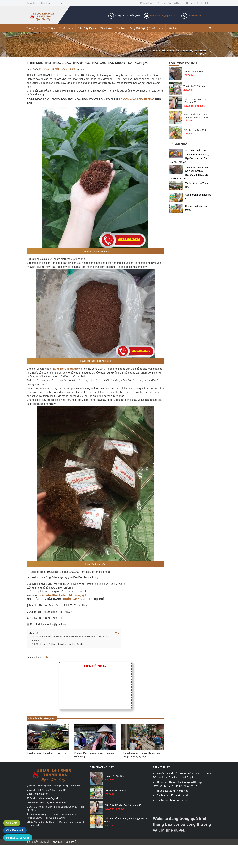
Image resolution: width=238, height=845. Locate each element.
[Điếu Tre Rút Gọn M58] (175, 132)
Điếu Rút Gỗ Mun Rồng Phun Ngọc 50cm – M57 (195, 115)
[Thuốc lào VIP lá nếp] (175, 88)
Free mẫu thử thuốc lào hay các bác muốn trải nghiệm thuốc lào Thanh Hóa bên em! (70, 638)
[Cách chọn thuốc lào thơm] (177, 209)
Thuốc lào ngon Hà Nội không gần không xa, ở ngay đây (140, 755)
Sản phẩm (147, 3)
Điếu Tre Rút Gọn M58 (195, 130)
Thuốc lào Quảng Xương (66, 368)
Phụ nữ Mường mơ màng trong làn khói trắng (94, 755)
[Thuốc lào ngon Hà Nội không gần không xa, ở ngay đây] (142, 737)
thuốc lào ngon (73, 599)
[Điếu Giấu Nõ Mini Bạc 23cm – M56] (175, 102)
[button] (210, 28)
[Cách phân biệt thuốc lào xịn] (177, 198)
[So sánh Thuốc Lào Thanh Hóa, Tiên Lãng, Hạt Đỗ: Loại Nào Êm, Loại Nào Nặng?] (177, 154)
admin (83, 69)
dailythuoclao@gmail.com (163, 15)
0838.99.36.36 (40, 794)
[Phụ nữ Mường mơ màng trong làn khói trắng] (95, 737)
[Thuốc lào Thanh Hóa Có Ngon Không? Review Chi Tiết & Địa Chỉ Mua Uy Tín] (177, 170)
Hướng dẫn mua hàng (171, 3)
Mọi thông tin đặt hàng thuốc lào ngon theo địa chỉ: (60, 644)
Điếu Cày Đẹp (86, 28)
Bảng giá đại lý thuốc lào (145, 28)
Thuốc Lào (65, 28)
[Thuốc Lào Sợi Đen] (175, 73)
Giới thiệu (45, 3)
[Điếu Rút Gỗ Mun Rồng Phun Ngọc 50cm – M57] (175, 117)
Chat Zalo (11, 822)
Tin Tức (120, 28)
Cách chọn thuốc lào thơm (172, 800)
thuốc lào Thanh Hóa (136, 98)
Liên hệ (58, 3)
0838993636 (194, 15)
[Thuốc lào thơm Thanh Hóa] (177, 186)
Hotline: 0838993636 (17, 837)
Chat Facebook (14, 830)
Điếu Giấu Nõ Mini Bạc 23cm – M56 (195, 101)
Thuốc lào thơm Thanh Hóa (172, 790)
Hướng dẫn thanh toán (200, 3)
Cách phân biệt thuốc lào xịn (173, 795)
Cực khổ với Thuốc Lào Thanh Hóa (46, 753)
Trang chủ (31, 3)
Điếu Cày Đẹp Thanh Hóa (53, 802)
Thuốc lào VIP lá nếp (194, 86)
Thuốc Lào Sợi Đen (193, 71)
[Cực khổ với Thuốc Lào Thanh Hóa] (48, 737)
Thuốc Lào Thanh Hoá (63, 841)
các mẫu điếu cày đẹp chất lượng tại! (63, 595)
